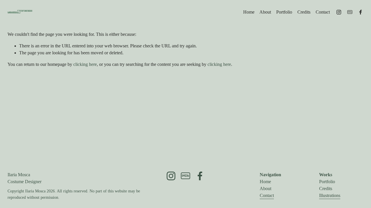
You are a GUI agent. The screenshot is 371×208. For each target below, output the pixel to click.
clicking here (85, 64)
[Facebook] (360, 12)
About (265, 12)
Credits (303, 12)
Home (248, 12)
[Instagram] (339, 12)
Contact (323, 12)
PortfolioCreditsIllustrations (329, 188)
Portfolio (284, 12)
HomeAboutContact (267, 188)
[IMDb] (350, 12)
